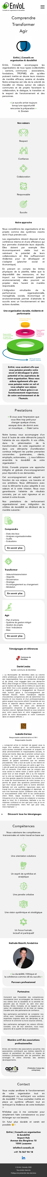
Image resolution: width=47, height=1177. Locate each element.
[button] (23, 814)
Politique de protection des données (23, 1173)
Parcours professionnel (23, 982)
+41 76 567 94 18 (23, 1152)
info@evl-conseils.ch (23, 1148)
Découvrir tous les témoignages (24, 814)
